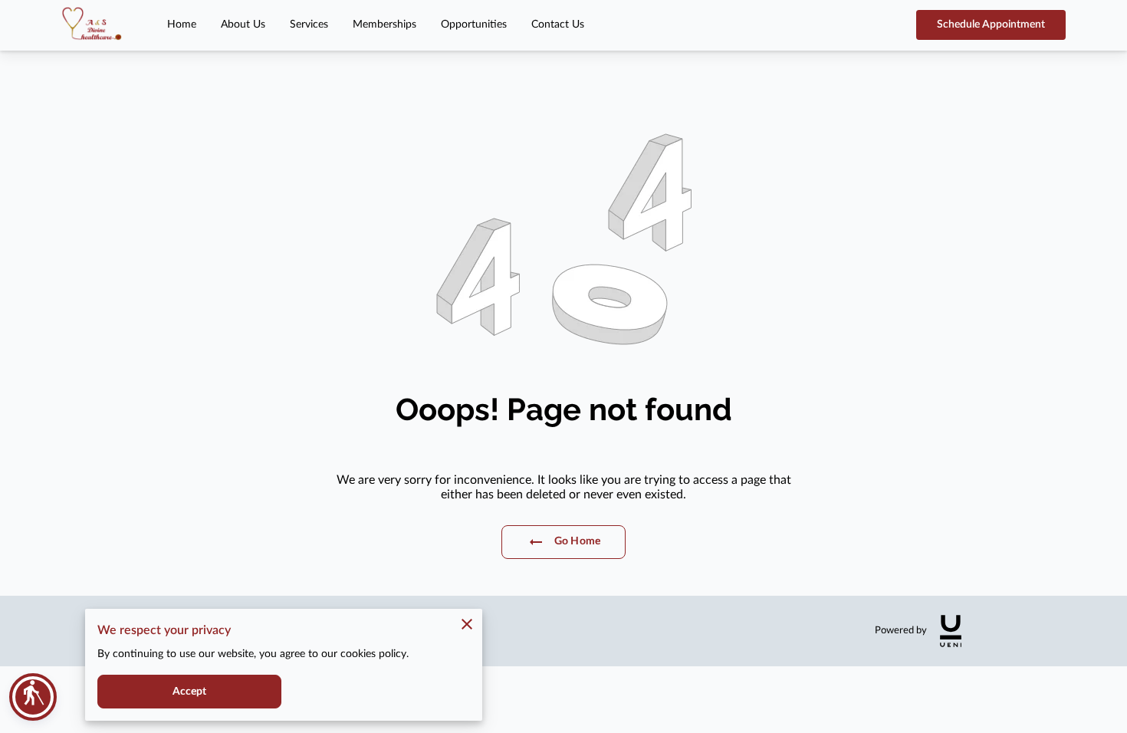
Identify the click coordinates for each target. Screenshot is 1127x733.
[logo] (950, 631)
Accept (189, 691)
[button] (33, 697)
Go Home (577, 541)
